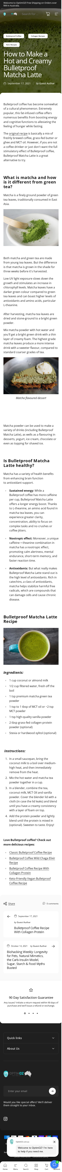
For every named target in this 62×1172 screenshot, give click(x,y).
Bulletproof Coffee (13, 36)
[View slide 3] (33, 1013)
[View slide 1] (25, 1013)
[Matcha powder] (31, 227)
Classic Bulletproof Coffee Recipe (30, 852)
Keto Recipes (11, 44)
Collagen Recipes (38, 36)
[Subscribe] (49, 1118)
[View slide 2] (29, 1013)
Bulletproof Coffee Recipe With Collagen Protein (31, 930)
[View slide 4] (37, 1013)
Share (11, 903)
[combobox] (31, 14)
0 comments (53, 903)
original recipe (18, 133)
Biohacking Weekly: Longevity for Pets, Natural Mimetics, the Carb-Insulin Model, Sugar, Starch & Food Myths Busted (27, 960)
